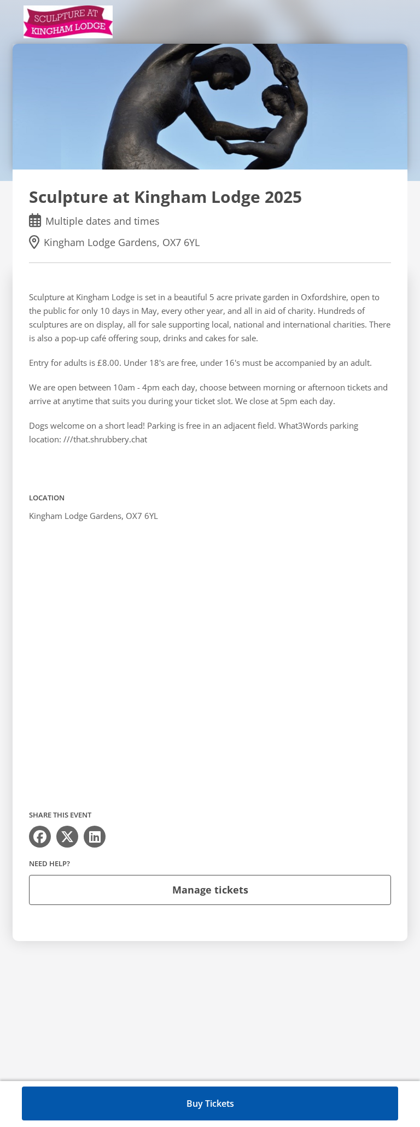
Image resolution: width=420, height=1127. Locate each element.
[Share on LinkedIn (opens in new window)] (95, 837)
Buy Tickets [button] (210, 1103)
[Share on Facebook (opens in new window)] (40, 837)
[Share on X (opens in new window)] (67, 837)
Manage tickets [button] (210, 889)
